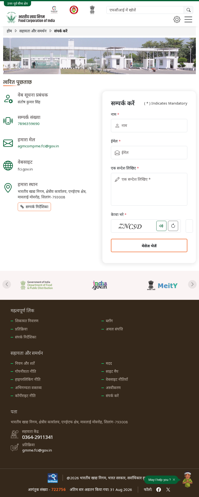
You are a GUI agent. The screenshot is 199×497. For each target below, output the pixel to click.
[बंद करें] (174, 480)
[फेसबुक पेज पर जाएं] (158, 489)
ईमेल (116, 141)
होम (9, 30)
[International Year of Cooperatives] (54, 10)
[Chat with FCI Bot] (187, 479)
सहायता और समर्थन (33, 30)
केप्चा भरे (118, 214)
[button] (6, 284)
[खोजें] (189, 10)
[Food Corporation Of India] (30, 17)
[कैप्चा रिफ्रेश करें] (173, 226)
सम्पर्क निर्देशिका (37, 206)
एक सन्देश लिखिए (125, 168)
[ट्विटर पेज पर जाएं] (168, 489)
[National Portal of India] (92, 10)
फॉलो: (148, 489)
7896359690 (29, 123)
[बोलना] (161, 226)
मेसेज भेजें (149, 245)
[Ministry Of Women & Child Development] (74, 10)
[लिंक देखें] (48, 285)
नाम (115, 114)
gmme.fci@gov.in (37, 450)
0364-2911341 (37, 437)
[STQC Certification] (53, 478)
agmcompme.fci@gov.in (38, 145)
